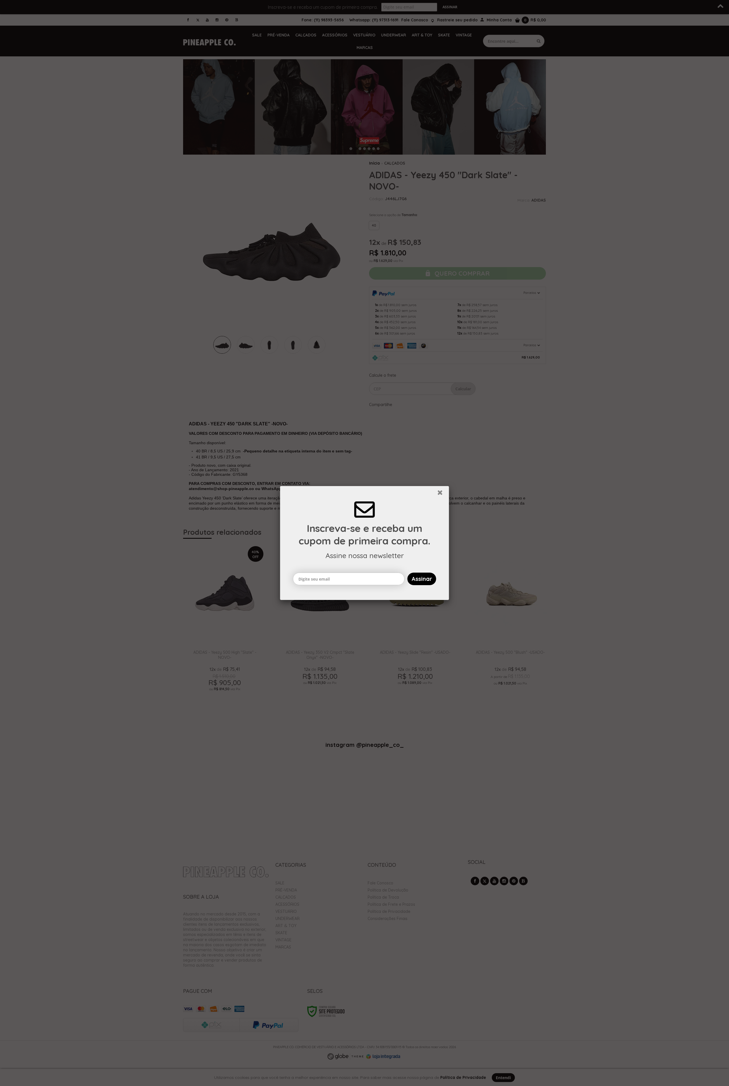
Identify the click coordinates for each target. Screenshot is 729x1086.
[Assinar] (421, 579)
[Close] (442, 494)
